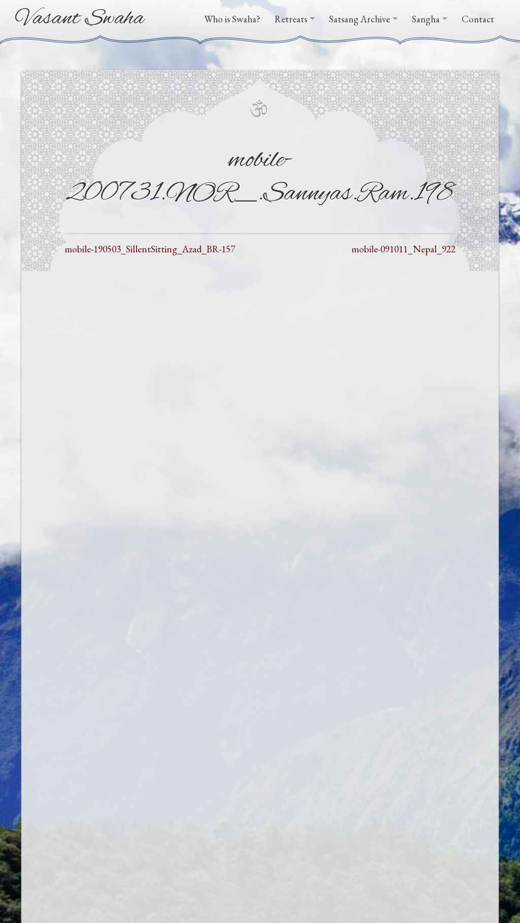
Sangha (426, 19)
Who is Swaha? (232, 19)
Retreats (291, 19)
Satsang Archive (359, 19)
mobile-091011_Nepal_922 (403, 249)
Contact (478, 19)
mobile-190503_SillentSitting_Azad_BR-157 (149, 249)
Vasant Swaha (80, 19)
